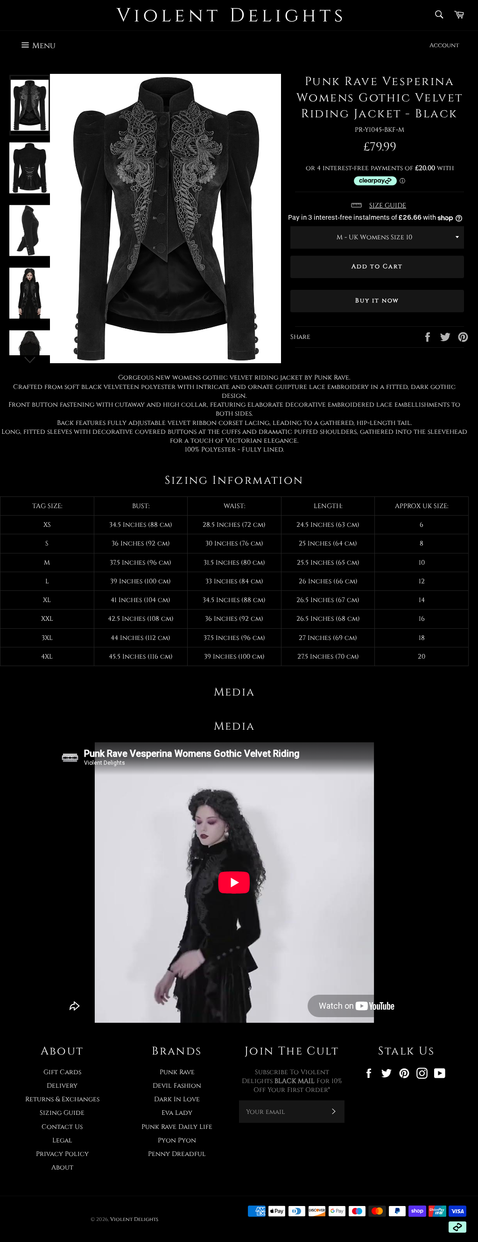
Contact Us (62, 1126)
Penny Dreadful (177, 1153)
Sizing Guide (62, 1112)
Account (444, 45)
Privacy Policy (62, 1153)
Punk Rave (177, 1072)
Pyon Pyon (177, 1140)
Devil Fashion (177, 1085)
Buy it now (377, 300)
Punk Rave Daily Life (176, 1126)
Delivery (62, 1085)
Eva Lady (177, 1112)
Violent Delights (134, 1219)
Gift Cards (62, 1072)
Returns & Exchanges (62, 1099)
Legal (62, 1140)
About (62, 1167)
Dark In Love (177, 1099)
